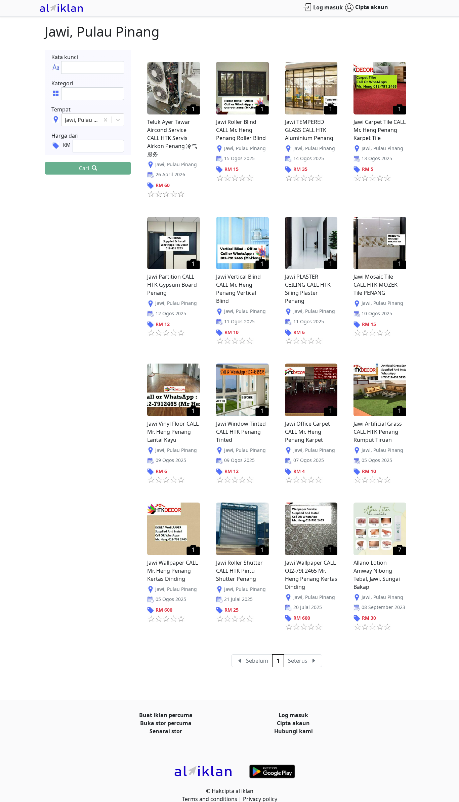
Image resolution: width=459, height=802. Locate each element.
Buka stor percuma (166, 723)
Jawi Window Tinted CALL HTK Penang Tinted (241, 431)
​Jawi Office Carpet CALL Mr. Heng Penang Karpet (307, 431)
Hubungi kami (293, 731)
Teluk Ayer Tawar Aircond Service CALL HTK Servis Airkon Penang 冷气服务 (172, 138)
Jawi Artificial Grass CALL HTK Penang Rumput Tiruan (377, 431)
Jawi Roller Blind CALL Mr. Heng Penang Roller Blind (241, 130)
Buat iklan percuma (166, 715)
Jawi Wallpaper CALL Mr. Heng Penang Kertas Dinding (172, 570)
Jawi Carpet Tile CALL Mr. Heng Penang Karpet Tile (379, 130)
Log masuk (328, 7)
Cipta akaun (371, 7)
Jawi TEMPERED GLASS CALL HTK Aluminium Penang (309, 130)
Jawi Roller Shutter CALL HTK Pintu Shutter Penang (239, 570)
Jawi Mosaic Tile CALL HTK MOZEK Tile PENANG (375, 284)
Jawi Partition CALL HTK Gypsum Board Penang (172, 284)
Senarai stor (166, 731)
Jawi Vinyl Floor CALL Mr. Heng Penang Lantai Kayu (173, 431)
